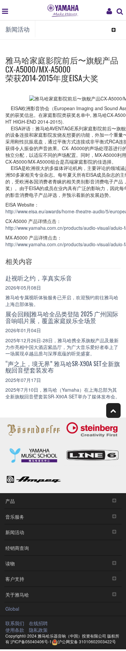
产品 (10, 500)
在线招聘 (38, 623)
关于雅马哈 (17, 594)
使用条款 (14, 629)
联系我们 (14, 623)
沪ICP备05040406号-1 (31, 641)
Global (12, 608)
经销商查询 (17, 547)
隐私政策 (38, 629)
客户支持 (14, 578)
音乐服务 (14, 516)
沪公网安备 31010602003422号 (87, 641)
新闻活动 (17, 29)
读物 (10, 563)
